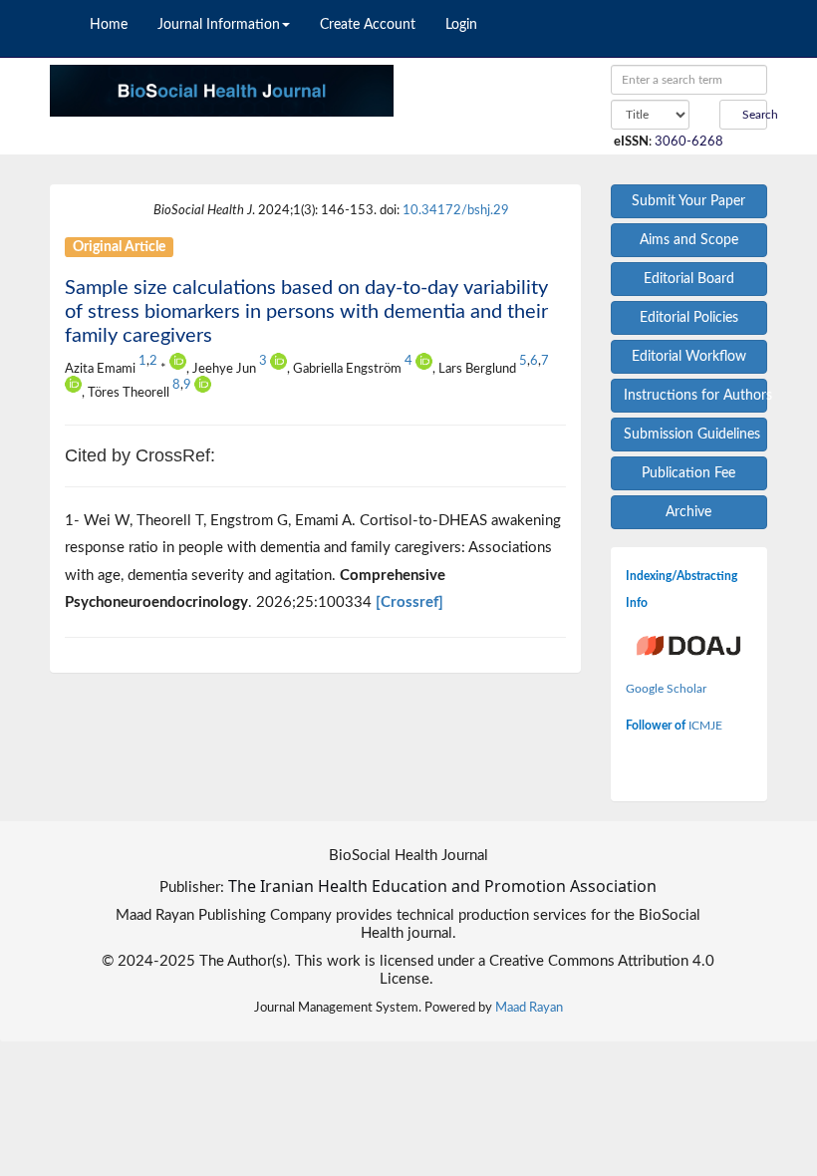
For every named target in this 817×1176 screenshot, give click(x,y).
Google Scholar (666, 689)
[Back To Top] (769, 863)
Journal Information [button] (218, 25)
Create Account (367, 25)
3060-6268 (690, 141)
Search (753, 115)
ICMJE (705, 726)
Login (461, 25)
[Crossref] (409, 602)
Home (109, 25)
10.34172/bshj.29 (456, 210)
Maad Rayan (529, 1008)
